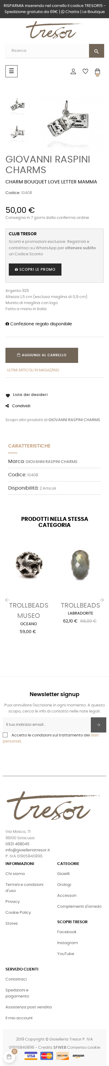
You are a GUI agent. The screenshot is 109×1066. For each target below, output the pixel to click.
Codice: (12, 193)
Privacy (12, 902)
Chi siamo (15, 874)
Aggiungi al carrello (44, 355)
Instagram (67, 943)
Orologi (64, 885)
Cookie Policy (18, 913)
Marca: (16, 461)
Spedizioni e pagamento (17, 993)
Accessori (66, 896)
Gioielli (63, 874)
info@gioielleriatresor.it (27, 850)
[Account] (73, 71)
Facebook (67, 932)
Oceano (28, 624)
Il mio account (19, 1018)
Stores (11, 924)
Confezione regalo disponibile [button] (40, 324)
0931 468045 (17, 844)
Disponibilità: (23, 488)
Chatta (71, 12)
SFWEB (59, 1048)
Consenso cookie (83, 1048)
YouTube (65, 954)
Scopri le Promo (36, 269)
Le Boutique (93, 12)
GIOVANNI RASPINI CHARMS (74, 420)
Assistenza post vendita (28, 1007)
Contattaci (16, 979)
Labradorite (80, 613)
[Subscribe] (98, 724)
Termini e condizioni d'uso (24, 888)
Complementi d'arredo (79, 907)
